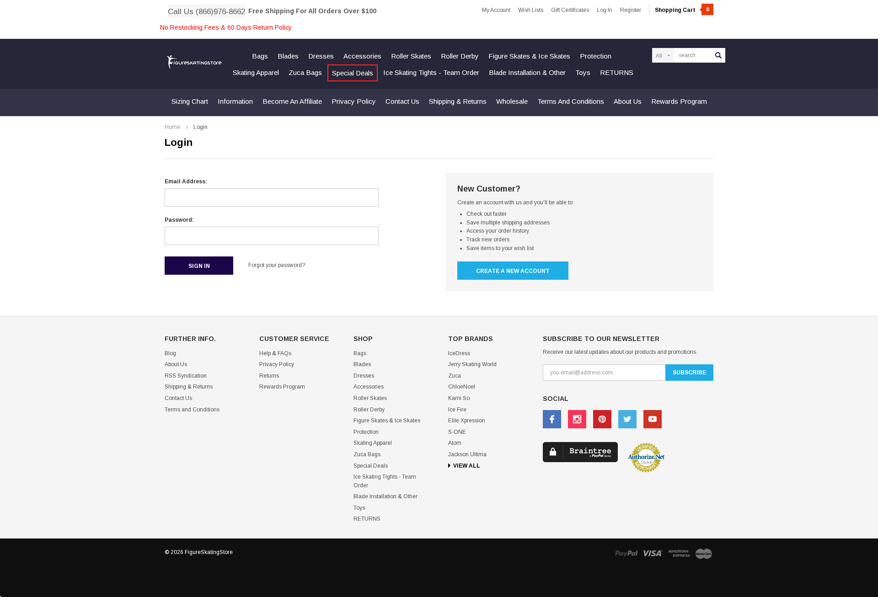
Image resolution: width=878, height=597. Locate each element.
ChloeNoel (461, 387)
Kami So (459, 398)
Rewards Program (679, 101)
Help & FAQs (275, 353)
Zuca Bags (305, 72)
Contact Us (402, 101)
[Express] (679, 553)
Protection (595, 56)
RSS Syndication (186, 376)
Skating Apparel (256, 72)
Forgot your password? (276, 265)
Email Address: (186, 181)
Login (200, 127)
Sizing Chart (189, 101)
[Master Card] (703, 553)
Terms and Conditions (570, 101)
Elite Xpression (466, 420)
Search (718, 55)
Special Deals (352, 73)
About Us (628, 101)
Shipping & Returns (458, 101)
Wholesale (512, 101)
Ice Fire (457, 409)
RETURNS (616, 72)
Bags (260, 56)
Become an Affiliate (292, 101)
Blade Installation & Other (527, 72)
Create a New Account (513, 271)
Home (172, 127)
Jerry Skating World (472, 364)
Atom (454, 443)
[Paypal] (626, 553)
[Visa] (652, 553)
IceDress (459, 353)
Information (235, 101)
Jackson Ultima (467, 454)
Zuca (454, 376)
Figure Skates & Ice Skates (529, 56)
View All (466, 466)
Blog (170, 353)
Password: (179, 220)
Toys (582, 72)
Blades (288, 56)
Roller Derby (460, 56)
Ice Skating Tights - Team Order (431, 72)
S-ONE (457, 432)
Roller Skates (411, 56)
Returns (269, 376)
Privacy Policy (354, 101)
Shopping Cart (682, 10)
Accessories (362, 56)
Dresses (321, 56)
